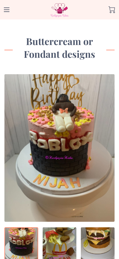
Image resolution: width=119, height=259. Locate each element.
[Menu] (6, 9)
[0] (111, 9)
